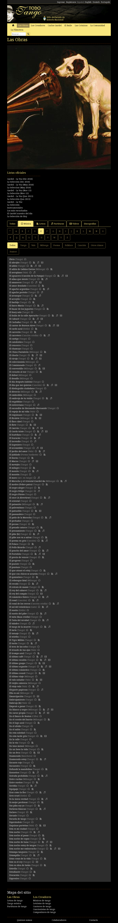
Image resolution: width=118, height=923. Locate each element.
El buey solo (15, 312)
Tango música (14, 903)
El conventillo (16, 368)
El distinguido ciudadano (22, 388)
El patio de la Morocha (20, 517)
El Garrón (14, 428)
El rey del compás (18, 594)
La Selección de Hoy (17, 216)
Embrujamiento (17, 700)
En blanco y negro (18, 709)
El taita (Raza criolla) (19, 617)
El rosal (13, 600)
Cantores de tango (42, 906)
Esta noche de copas (19, 839)
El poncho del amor (19, 551)
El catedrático (16, 342)
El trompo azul (16, 653)
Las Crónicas (81, 25)
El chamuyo (15, 349)
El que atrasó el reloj (19, 570)
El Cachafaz (15, 322)
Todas (12, 224)
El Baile (68, 25)
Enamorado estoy (17, 759)
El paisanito (15, 504)
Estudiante (14, 872)
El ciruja (13, 358)
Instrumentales (15, 208)
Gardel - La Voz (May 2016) (20, 185)
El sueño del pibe (18, 613)
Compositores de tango (44, 912)
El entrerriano (16, 405)
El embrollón (15, 395)
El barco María (16, 305)
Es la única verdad (18, 799)
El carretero (15, 335)
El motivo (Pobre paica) (20, 484)
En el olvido (15, 726)
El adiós (13, 266)
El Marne (13, 461)
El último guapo (17, 663)
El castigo (14, 339)
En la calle (14, 739)
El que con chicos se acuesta (23, 574)
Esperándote (15, 822)
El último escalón (18, 660)
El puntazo (14, 567)
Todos (12, 245)
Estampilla (14, 855)
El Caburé (14, 319)
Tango (23, 245)
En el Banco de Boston (20, 716)
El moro (13, 478)
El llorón (13, 458)
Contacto (93, 920)
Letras (42, 224)
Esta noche (14, 832)
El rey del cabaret (18, 590)
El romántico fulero (19, 597)
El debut (13, 375)
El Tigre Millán (16, 640)
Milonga (44, 245)
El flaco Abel (15, 421)
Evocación (14, 875)
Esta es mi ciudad (18, 829)
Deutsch (96, 2)
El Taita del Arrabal (19, 620)
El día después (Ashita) (20, 382)
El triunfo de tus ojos (19, 650)
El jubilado (14, 455)
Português (105, 2)
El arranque (15, 296)
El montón (14, 474)
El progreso (15, 560)
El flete (12, 425)
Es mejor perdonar (18, 802)
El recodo (14, 584)
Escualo (13, 815)
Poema (56, 245)
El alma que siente (18, 279)
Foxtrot (13, 252)
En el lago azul (16, 723)
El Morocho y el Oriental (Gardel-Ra (27, 481)
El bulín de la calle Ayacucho (23, 315)
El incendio (15, 441)
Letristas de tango (42, 903)
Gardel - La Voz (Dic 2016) (20, 179)
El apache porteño (18, 292)
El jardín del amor (18, 451)
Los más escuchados (17, 210)
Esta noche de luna (18, 842)
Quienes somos (24, 920)
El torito (13, 643)
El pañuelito (15, 511)
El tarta (13, 630)
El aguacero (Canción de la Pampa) (26, 276)
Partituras (59, 224)
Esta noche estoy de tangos (22, 845)
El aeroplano (15, 272)
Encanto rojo (15, 762)
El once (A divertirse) (20, 498)
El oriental (14, 501)
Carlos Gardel (55, 25)
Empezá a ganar (17, 706)
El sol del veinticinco (19, 607)
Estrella (13, 868)
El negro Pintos (17, 494)
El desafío (14, 378)
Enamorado (15, 756)
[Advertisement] (59, 185)
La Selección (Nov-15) (18, 193)
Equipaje (13, 789)
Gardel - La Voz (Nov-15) (19, 190)
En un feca (14, 753)
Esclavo (13, 812)
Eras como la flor (17, 792)
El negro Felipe (16, 491)
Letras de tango (15, 900)
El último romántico (19, 670)
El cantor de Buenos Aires (22, 325)
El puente (14, 564)
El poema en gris (17, 541)
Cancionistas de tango (44, 909)
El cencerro (15, 345)
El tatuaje (14, 633)
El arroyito (14, 299)
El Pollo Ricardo (17, 547)
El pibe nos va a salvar (20, 537)
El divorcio (14, 392)
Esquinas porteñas (18, 825)
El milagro (14, 468)
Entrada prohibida (18, 776)
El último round (17, 673)
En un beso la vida (18, 749)
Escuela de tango (17, 819)
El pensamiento (17, 531)
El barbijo (14, 302)
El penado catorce (18, 527)
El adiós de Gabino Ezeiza (22, 269)
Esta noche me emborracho (23, 849)
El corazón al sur (17, 372)
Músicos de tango (42, 900)
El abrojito (14, 262)
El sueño (13, 610)
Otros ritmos (97, 245)
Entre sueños (16, 782)
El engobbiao (15, 402)
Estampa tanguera (18, 852)
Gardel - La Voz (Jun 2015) (20, 196)
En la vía (13, 743)
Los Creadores (38, 25)
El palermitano (16, 507)
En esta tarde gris (18, 736)
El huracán (14, 438)
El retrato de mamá (18, 587)
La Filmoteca (17, 30)
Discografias (90, 224)
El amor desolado (17, 286)
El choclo (13, 355)
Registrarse (71, 2)
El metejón (14, 464)
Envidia (13, 786)
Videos (75, 224)
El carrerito (15, 332)
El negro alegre (17, 488)
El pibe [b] (14, 534)
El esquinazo (15, 415)
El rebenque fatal (18, 580)
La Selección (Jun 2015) (18, 199)
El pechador (15, 521)
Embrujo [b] (15, 703)
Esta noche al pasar (19, 835)
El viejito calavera (18, 683)
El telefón (14, 637)
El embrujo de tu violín (21, 398)
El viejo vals (15, 686)
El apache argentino (19, 289)
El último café (16, 657)
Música (27, 224)
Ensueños (14, 772)
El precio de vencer (19, 557)
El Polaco (13, 544)
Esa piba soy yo (16, 806)
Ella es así (14, 693)
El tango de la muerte (20, 627)
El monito (14, 471)
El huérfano (15, 435)
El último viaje (16, 676)
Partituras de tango (17, 906)
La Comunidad (97, 25)
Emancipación (16, 696)
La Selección (13, 205)
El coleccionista (17, 362)
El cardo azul (15, 329)
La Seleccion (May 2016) (19, 187)
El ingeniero (15, 445)
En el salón (14, 729)
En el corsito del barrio (20, 719)
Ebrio (12, 259)
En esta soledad (17, 733)
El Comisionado (17, 365)
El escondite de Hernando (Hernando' (28, 408)
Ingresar (61, 2)
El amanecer (15, 282)
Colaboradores (59, 920)
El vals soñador (17, 680)
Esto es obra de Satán (20, 865)
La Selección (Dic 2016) (18, 182)
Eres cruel (14, 796)
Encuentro (14, 766)
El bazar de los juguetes (21, 309)
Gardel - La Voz (14, 202)
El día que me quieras (20, 385)
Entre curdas (15, 779)
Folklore (69, 245)
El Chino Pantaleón (19, 352)
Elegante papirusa (18, 690)
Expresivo (14, 878)
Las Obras (23, 25)
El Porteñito (15, 554)
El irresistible (16, 448)
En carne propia (17, 713)
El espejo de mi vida (19, 411)
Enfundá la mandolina (20, 769)
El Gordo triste (16, 431)
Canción (82, 245)
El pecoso (14, 524)
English (88, 2)
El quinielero (16, 577)
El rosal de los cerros (19, 604)
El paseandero (16, 514)
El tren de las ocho (18, 647)
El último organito (18, 666)
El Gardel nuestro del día (19, 213)
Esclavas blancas (17, 809)
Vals (33, 245)
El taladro (14, 623)
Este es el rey (15, 862)
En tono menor (16, 746)
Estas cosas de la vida (20, 858)
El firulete (14, 418)
